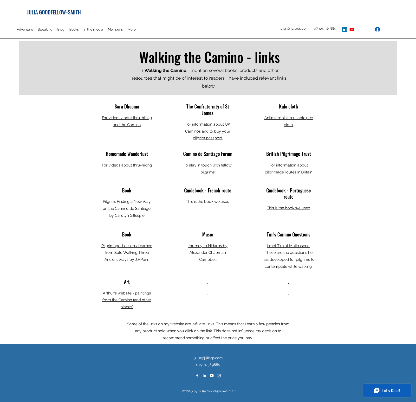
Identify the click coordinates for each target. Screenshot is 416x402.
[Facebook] (197, 375)
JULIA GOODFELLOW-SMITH (54, 12)
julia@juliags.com (209, 358)
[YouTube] (352, 29)
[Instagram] (218, 375)
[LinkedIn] (344, 29)
